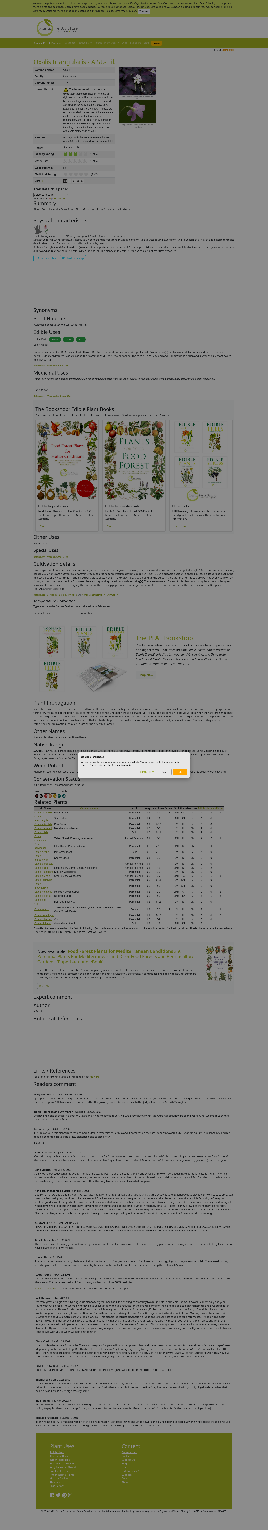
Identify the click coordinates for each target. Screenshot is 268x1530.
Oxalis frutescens (43, 872)
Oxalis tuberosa (43, 919)
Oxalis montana (43, 891)
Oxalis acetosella (43, 812)
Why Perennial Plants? (63, 1467)
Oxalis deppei (42, 852)
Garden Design (59, 1478)
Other (220, 808)
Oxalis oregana (42, 895)
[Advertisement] (219, 119)
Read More (45, 986)
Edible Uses (57, 1452)
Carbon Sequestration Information (100, 594)
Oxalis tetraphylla (44, 915)
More (43, 526)
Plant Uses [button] (110, 42)
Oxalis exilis (41, 868)
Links (125, 1467)
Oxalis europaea (43, 863)
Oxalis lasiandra (43, 880)
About (98, 42)
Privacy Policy (147, 772)
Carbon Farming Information (62, 594)
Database (70, 42)
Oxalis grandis (42, 876)
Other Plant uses (60, 1459)
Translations (57, 1486)
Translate (59, 198)
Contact (126, 1478)
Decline (164, 772)
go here (94, 1076)
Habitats (55, 1482)
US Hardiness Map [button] (73, 258)
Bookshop (128, 1456)
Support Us (128, 1459)
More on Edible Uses (57, 365)
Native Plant (85, 42)
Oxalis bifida (41, 832)
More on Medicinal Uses (59, 395)
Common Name (89, 808)
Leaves (68, 339)
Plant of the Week (45, 1288)
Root (81, 339)
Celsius (38, 613)
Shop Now (180, 526)
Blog (146, 42)
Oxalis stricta (41, 909)
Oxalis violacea (42, 923)
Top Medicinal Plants (62, 1474)
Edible (201, 808)
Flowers (55, 339)
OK (180, 772)
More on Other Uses (57, 556)
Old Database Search (134, 1471)
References (39, 365)
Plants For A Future (47, 43)
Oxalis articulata (43, 824)
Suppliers (135, 42)
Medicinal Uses (59, 1456)
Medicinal (211, 808)
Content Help (129, 1452)
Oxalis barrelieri (43, 828)
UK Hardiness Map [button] (46, 258)
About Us (127, 1482)
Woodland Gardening (62, 1463)
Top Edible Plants (60, 1471)
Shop (125, 42)
